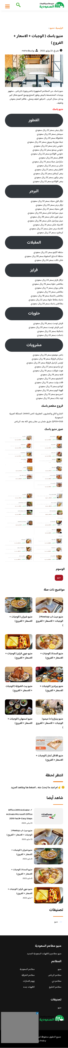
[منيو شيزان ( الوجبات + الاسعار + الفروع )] (48, 856)
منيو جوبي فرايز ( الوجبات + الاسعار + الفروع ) (18, 655)
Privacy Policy (39, 1041)
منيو (59, 578)
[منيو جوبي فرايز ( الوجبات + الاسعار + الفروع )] (48, 895)
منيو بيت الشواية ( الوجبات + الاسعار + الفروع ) (19, 688)
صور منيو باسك (53, 429)
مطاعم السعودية (27, 969)
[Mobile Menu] (7, 6)
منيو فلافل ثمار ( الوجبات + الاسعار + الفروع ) (49, 758)
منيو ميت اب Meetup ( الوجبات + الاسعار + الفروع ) (49, 621)
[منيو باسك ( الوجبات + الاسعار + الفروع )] (34, 70)
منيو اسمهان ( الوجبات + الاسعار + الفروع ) (20, 721)
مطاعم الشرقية (28, 975)
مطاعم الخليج (55, 987)
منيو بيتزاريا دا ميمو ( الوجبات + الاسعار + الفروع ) (49, 723)
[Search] (18, 5)
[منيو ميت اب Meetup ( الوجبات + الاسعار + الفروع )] (48, 837)
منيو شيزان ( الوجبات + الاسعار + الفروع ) (20, 619)
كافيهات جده (29, 987)
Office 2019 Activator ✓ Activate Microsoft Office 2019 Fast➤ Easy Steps (19, 814)
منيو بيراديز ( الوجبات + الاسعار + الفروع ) (51, 688)
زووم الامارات (29, 981)
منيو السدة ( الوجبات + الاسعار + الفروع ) (51, 655)
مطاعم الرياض (54, 975)
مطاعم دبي (56, 981)
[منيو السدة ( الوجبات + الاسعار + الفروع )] (48, 876)
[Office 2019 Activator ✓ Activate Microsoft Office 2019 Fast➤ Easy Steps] (48, 816)
